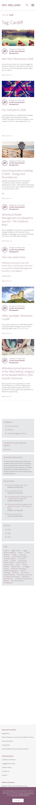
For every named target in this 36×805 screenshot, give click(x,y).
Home (4, 15)
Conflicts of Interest (8, 760)
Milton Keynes (21, 562)
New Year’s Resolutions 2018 (17, 59)
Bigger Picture (16, 550)
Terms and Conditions (26, 793)
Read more (7, 449)
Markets (10, 430)
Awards (6, 550)
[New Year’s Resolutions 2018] (18, 45)
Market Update (9, 562)
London (13, 561)
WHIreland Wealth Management (14, 582)
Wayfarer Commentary (18, 568)
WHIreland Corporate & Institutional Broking (18, 576)
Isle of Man (21, 558)
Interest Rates (7, 767)
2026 (9, 529)
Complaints (6, 745)
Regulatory (6, 733)
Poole (18, 565)
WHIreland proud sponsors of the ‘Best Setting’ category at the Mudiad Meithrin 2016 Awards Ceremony (18, 373)
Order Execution (7, 741)
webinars (15, 572)
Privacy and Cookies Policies (19, 795)
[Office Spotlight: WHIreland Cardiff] (18, 302)
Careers (4, 775)
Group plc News (12, 426)
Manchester (22, 561)
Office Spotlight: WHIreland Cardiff (17, 317)
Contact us (5, 771)
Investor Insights (9, 558)
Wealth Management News (16, 433)
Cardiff (14, 554)
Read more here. (23, 328)
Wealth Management (11, 571)
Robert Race (15, 566)
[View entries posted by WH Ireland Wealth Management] (4, 51)
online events (8, 565)
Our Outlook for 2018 (14, 110)
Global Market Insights (19, 556)
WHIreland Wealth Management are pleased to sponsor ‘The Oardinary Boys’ (17, 219)
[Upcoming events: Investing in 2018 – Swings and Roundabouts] (18, 157)
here (28, 121)
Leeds (6, 561)
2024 (9, 537)
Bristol (20, 552)
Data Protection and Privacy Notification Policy (18, 737)
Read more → (7, 75)
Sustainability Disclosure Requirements (15, 749)
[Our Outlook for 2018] (18, 96)
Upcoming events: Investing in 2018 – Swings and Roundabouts (17, 174)
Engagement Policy (8, 763)
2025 (9, 533)
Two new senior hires (13, 257)
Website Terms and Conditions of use (14, 786)
